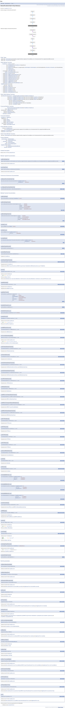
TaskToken (4, 113)
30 (6, 320)
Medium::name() (8, 645)
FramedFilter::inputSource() (47, 615)
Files (12, 3)
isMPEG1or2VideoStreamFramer (13, 74)
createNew (14, 95)
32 (6, 548)
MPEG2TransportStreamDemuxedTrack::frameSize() (26, 605)
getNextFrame (10, 67)
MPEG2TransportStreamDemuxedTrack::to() (23, 700)
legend (32, 55)
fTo (7, 118)
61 (6, 524)
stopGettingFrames (11, 69)
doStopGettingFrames (11, 112)
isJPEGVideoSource (11, 80)
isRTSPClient (10, 88)
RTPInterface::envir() (47, 278)
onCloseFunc (8, 60)
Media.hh (10, 524)
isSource (7, 131)
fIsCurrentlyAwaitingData (12, 143)
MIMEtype (8, 110)
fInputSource (9, 117)
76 (6, 634)
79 (6, 689)
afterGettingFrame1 (9, 129)
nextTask (8, 113)
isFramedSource (8, 130)
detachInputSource (11, 66)
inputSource (31, 95)
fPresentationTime (10, 123)
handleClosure (10, 68)
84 (6, 653)
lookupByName (15, 98)
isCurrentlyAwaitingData (12, 72)
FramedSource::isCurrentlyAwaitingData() (12, 626)
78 (6, 663)
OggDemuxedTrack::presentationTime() (47, 690)
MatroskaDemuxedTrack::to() (10, 700)
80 (6, 584)
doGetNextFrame (9, 128)
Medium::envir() (8, 596)
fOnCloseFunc (10, 141)
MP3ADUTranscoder (10, 288)
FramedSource (26, 95)
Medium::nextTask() (9, 655)
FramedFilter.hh (11, 320)
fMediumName (9, 526)
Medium (35, 99)
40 (6, 171)
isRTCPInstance (10, 87)
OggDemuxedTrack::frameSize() (41, 605)
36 (6, 163)
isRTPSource (10, 73)
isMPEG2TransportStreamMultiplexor (14, 82)
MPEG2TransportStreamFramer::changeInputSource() (14, 615)
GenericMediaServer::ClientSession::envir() (36, 278)
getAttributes (9, 111)
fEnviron (8, 275)
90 (6, 673)
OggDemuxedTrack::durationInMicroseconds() (31, 586)
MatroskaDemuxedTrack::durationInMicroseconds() (14, 586)
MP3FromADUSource (18, 516)
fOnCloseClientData (11, 142)
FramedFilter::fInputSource (9, 323)
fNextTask (9, 147)
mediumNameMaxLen (13, 641)
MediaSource (36, 98)
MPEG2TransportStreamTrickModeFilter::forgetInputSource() (33, 615)
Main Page (2, 3)
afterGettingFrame (8, 135)
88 (6, 568)
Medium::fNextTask (8, 540)
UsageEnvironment (19, 95)
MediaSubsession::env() (9, 278)
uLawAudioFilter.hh (7, 8)
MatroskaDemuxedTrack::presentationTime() (13, 690)
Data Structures (7, 3)
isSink (9, 86)
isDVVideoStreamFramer (12, 79)
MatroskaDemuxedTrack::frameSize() (12, 605)
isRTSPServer (10, 89)
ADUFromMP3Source (10, 516)
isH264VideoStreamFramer (12, 76)
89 (6, 681)
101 (6, 152)
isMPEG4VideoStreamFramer (12, 75)
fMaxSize (8, 119)
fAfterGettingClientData (12, 140)
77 (6, 604)
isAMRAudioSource (11, 81)
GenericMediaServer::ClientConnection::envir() (21, 278)
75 (6, 698)
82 (6, 594)
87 (6, 576)
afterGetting (15, 101)
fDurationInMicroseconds (11, 124)
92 (6, 624)
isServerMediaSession (11, 92)
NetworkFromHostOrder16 (7, 95)
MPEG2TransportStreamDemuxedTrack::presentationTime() (30, 690)
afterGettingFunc (27, 67)
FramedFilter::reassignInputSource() (7, 616)
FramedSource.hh (12, 163)
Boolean (6, 72)
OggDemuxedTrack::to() (35, 700)
